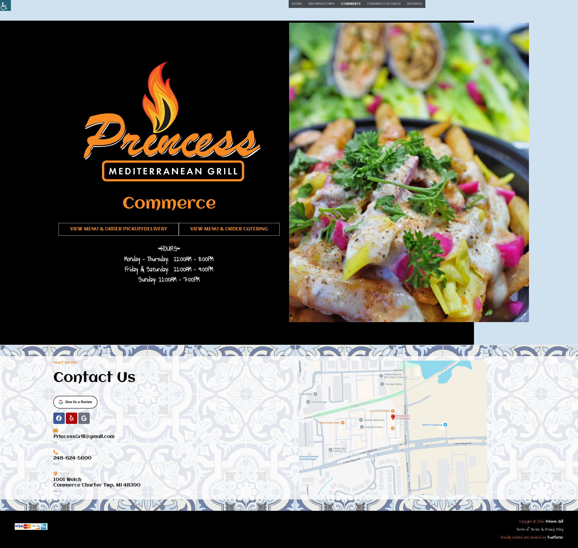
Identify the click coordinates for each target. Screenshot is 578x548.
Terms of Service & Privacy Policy (539, 529)
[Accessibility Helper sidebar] (5, 5)
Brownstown (321, 4)
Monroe (414, 4)
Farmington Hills (384, 4)
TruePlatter (555, 537)
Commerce (351, 4)
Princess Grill (554, 521)
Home (297, 4)
